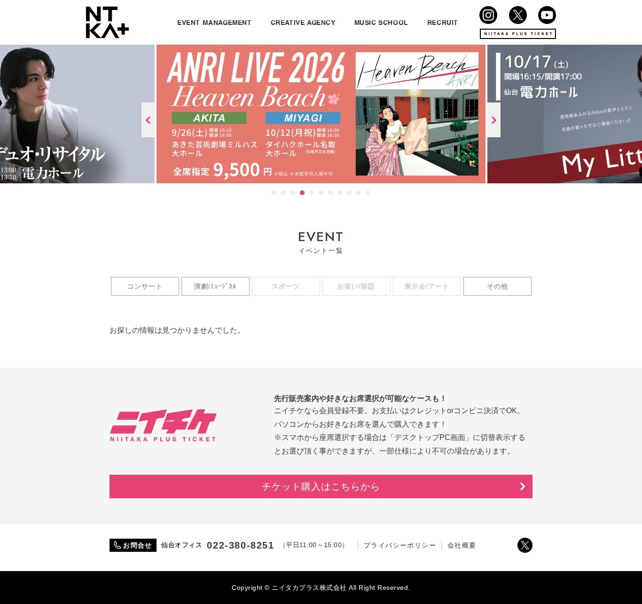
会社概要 (462, 545)
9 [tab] (349, 192)
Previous (148, 119)
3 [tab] (292, 192)
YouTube (547, 15)
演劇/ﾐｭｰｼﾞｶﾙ (215, 286)
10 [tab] (358, 192)
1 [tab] (274, 192)
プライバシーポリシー (400, 545)
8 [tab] (339, 192)
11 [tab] (368, 192)
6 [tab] (321, 192)
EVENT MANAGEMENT (214, 22)
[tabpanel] (321, 114)
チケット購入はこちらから (321, 486)
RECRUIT (442, 22)
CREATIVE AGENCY (303, 22)
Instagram (488, 15)
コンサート (145, 286)
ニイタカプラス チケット (517, 34)
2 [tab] (283, 192)
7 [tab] (330, 192)
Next (494, 119)
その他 (497, 286)
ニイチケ (164, 425)
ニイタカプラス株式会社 (107, 22)
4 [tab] (302, 192)
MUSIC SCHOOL (381, 22)
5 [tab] (311, 192)
